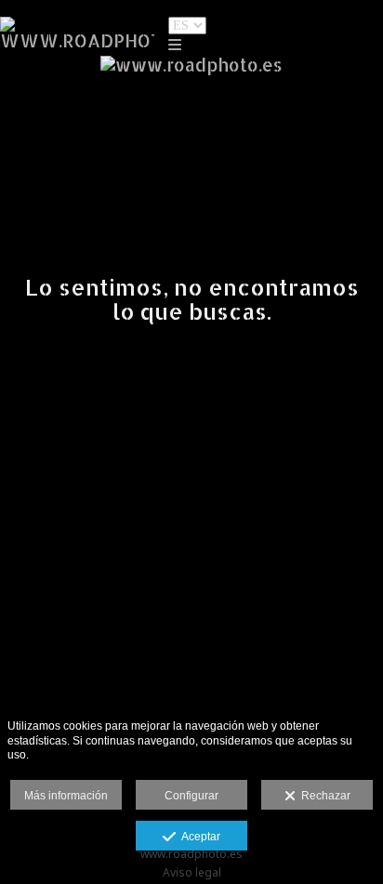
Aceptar (198, 836)
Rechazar (323, 795)
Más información (66, 795)
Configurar (191, 795)
